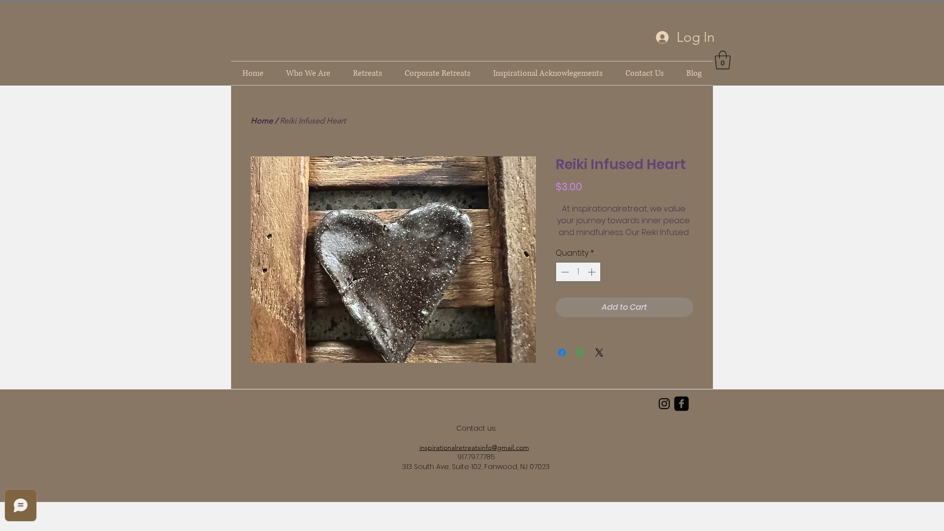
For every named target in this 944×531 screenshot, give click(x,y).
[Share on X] (599, 352)
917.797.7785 (476, 457)
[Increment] (592, 272)
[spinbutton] (578, 272)
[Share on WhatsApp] (581, 352)
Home (262, 120)
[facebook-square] (681, 403)
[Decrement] (564, 272)
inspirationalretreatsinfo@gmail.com (474, 447)
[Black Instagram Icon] (664, 403)
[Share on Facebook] (562, 352)
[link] (723, 60)
